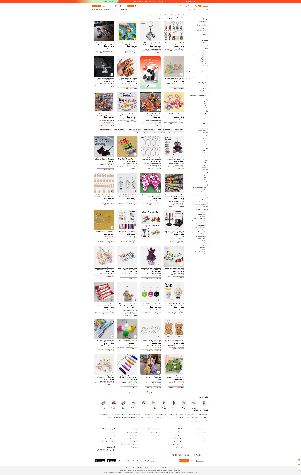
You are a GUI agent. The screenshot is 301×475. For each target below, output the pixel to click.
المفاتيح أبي (161, 132)
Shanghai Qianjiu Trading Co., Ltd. (176, 204)
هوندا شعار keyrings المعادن (134, 129)
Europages (173, 467)
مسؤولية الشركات (202, 438)
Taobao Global (157, 467)
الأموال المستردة (133, 441)
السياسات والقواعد (179, 447)
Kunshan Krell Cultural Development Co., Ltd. (150, 277)
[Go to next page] (126, 392)
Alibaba (183, 14)
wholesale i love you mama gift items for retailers (195, 421)
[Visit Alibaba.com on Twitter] (107, 450)
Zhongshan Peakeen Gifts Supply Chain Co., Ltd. (174, 49)
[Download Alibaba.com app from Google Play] (100, 460)
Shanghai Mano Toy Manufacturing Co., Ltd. (174, 166)
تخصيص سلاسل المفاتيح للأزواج (134, 414)
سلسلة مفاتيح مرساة (202, 414)
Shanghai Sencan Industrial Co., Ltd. (105, 168)
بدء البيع (113, 435)
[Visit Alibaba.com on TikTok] (98, 450)
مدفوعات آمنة (180, 432)
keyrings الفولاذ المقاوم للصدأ (117, 414)
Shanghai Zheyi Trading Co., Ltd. (106, 123)
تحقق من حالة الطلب (110, 438)
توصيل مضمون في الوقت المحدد (176, 438)
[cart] (115, 6)
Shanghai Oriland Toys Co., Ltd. (176, 87)
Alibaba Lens (200, 460)
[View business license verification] (164, 472)
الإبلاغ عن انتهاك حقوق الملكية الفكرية (128, 444)
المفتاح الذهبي (180, 417)
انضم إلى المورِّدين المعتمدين (108, 441)
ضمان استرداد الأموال (178, 435)
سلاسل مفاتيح (163, 14)
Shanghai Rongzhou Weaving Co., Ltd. (151, 203)
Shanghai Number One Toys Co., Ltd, (175, 312)
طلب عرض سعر (156, 435)
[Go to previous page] (151, 392)
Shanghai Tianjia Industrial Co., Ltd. (129, 241)
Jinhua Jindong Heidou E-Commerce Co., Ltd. (150, 50)
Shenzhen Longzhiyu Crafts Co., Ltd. (128, 87)
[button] (135, 6)
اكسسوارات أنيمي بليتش (105, 129)
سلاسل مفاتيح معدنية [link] (153, 14)
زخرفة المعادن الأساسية (148, 129)
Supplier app (148, 460)
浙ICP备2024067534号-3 (190, 472)
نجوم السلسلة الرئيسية (191, 417)
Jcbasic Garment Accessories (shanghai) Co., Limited (104, 312)
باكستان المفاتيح (148, 414)
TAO (163, 467)
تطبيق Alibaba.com (122, 460)
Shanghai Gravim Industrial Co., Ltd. (128, 313)
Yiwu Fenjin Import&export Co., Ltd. (105, 241)
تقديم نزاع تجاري (133, 438)
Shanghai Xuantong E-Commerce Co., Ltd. (127, 166)
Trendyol (167, 467)
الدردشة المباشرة (133, 435)
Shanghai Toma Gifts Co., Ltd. (177, 241)
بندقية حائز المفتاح (178, 129)
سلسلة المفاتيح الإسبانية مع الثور (186, 414)
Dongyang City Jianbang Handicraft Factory (104, 85)
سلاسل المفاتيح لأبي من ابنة (148, 132)
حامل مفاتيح (150, 417)
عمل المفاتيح (203, 417)
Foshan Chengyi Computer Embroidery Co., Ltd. (127, 120)
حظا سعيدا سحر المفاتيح (119, 129)
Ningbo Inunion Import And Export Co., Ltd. (150, 166)
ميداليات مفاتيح (160, 417)
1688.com (134, 467)
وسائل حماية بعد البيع (178, 441)
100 (129, 392)
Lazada (150, 467)
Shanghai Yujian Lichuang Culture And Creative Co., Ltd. (150, 123)
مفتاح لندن (141, 417)
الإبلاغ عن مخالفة (133, 447)
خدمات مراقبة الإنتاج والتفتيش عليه (175, 444)
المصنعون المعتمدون (155, 432)
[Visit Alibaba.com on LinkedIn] (110, 450)
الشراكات (112, 444)
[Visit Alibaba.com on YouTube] (101, 450)
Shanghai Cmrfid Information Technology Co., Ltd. (150, 312)
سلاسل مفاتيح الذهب (103, 414)
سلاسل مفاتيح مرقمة (160, 414)
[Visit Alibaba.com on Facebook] (114, 450)
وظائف (204, 441)
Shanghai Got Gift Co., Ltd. (131, 51)
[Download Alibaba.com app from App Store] (111, 460)
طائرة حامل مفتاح (172, 414)
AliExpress (128, 467)
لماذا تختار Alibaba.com (200, 432)
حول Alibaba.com (201, 428)
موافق (189, 71)
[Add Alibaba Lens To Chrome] (184, 460)
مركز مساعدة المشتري (132, 432)
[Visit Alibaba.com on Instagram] (104, 450)
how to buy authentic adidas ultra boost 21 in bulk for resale (121, 417)
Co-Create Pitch (202, 435)
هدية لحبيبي (170, 417)
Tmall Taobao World (143, 467)
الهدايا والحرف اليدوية (174, 14)
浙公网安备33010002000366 (176, 472)
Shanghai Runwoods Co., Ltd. (107, 203)
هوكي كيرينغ (136, 132)
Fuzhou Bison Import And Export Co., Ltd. (104, 51)
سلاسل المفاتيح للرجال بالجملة (164, 129)
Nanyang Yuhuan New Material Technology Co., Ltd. (174, 122)
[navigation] (197, 204)
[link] (299, 460)
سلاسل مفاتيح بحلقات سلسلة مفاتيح (175, 132)
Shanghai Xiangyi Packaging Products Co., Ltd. (127, 203)
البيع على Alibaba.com (109, 432)
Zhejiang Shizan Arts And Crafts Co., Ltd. (104, 275)
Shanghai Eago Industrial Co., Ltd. (176, 276)
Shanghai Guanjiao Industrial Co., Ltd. (128, 277)
